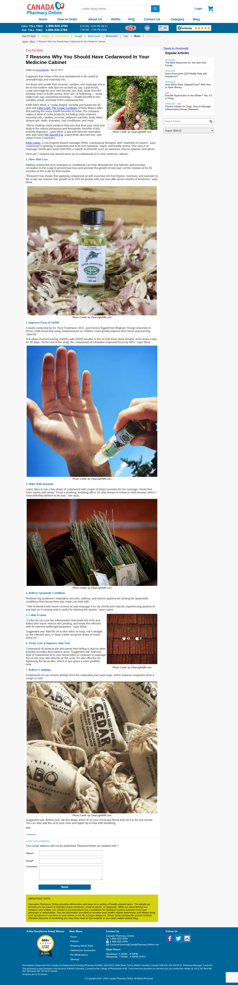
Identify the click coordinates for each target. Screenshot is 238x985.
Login (198, 8)
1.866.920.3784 (57, 26)
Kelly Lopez (33, 142)
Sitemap (74, 959)
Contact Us (152, 19)
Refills (116, 19)
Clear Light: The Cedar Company (57, 108)
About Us (95, 19)
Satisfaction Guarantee (82, 950)
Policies (74, 941)
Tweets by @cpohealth (176, 48)
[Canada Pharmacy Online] (45, 14)
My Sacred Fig (54, 134)
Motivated (112, 36)
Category (177, 19)
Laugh (78, 36)
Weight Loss (153, 36)
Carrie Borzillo (42, 70)
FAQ (131, 19)
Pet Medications (79, 954)
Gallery (45, 36)
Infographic (62, 36)
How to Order (67, 19)
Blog (196, 19)
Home (43, 19)
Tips (125, 36)
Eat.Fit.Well (29, 36)
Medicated (94, 36)
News (137, 36)
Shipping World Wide (81, 945)
